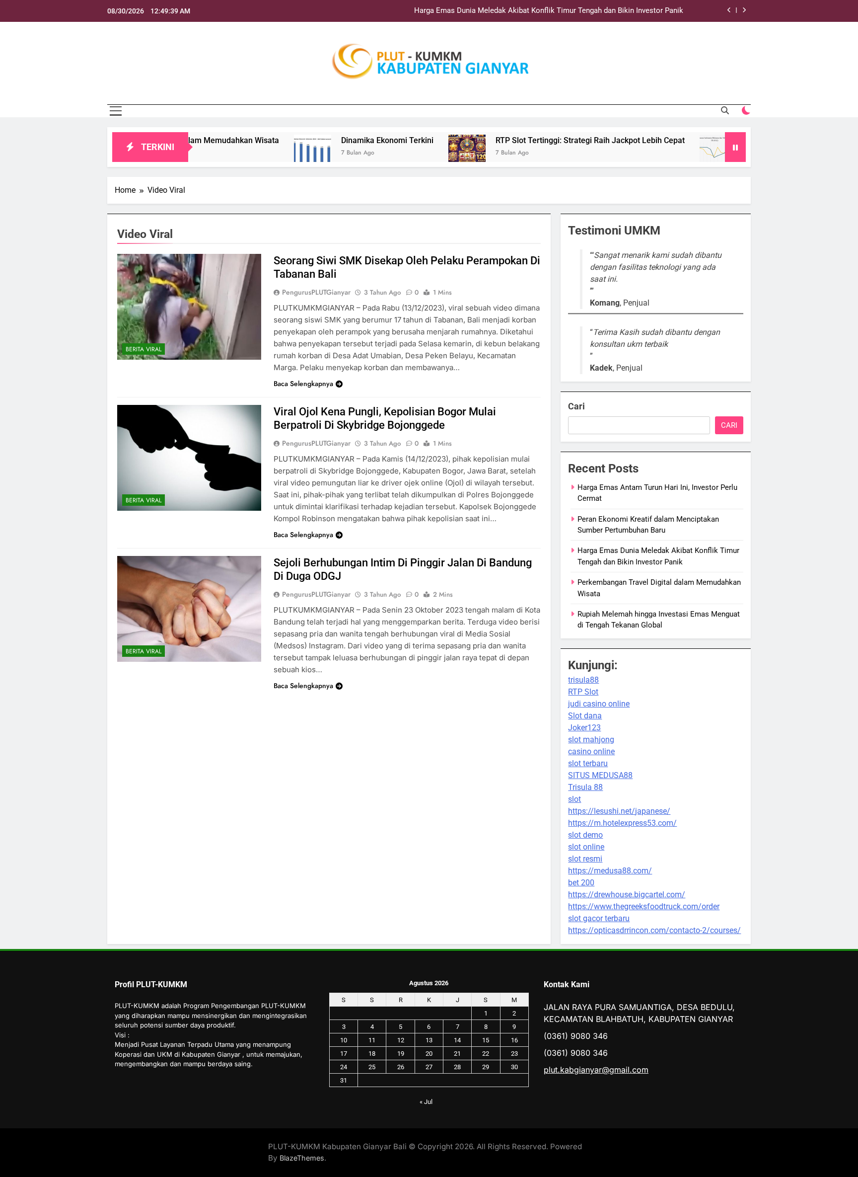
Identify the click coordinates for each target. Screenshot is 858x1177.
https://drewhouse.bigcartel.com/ (626, 894)
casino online (591, 751)
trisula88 (583, 680)
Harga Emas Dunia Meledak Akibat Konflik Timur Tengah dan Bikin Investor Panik (548, 11)
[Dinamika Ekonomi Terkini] (272, 153)
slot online (586, 847)
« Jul (426, 1101)
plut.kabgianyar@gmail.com (596, 1070)
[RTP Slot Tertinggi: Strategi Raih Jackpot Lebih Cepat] (427, 153)
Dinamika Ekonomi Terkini (347, 140)
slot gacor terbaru (599, 918)
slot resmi (585, 858)
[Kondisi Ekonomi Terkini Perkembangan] (678, 153)
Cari (576, 406)
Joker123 (584, 727)
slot (574, 799)
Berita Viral (143, 349)
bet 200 (581, 882)
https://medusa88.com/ (610, 870)
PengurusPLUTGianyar (316, 292)
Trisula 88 (585, 787)
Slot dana (585, 715)
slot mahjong (591, 739)
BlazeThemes (302, 1158)
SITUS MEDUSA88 (600, 775)
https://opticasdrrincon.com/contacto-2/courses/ (654, 930)
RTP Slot (583, 692)
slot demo (585, 835)
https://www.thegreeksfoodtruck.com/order (643, 906)
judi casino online (599, 703)
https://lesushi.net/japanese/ (619, 811)
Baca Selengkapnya (303, 384)
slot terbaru (588, 763)
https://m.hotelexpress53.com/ (622, 823)
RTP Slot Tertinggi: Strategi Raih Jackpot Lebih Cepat (550, 140)
